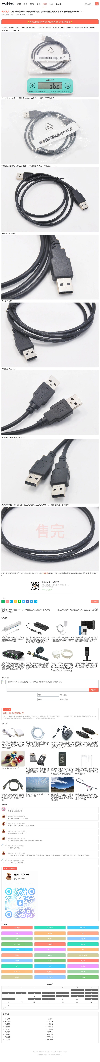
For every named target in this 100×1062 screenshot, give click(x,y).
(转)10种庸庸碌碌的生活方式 (10, 768)
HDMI (83, 944)
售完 (45, 4)
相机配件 (50, 1032)
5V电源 (17, 950)
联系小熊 (53, 1052)
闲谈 (19, 4)
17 (8, 999)
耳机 (83, 933)
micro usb (17, 972)
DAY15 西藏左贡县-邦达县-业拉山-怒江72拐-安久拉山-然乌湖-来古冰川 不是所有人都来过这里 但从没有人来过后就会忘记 (62, 797)
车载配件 (7, 1040)
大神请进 (50, 1021)
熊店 (32, 4)
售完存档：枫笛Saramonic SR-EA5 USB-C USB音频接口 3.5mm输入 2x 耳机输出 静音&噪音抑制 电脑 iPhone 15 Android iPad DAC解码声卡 (37, 640)
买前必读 (41, 1052)
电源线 (50, 933)
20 (48, 999)
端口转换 (83, 928)
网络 (50, 966)
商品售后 (47, 1052)
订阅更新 (59, 1052)
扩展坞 (17, 955)
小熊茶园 (50, 1027)
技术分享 (50, 1029)
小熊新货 (7, 1027)
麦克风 (83, 961)
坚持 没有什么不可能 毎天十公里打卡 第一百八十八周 (37, 795)
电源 (17, 939)
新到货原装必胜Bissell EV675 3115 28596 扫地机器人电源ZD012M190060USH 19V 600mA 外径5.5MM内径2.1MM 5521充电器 (13, 745)
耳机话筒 (50, 1037)
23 (91, 999)
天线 (17, 966)
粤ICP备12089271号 (56, 1055)
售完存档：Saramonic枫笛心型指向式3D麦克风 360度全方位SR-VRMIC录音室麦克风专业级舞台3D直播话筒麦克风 (37, 666)
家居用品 (7, 1024)
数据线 (17, 977)
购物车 (58, 4)
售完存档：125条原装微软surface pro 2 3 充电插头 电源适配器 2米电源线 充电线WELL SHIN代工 (25, 611)
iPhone (83, 977)
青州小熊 (38, 573)
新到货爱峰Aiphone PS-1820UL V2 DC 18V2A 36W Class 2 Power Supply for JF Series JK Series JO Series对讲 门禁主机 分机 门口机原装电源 (62, 771)
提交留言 (93, 690)
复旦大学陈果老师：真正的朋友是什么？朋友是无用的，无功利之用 (78, 610)
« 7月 (4, 1008)
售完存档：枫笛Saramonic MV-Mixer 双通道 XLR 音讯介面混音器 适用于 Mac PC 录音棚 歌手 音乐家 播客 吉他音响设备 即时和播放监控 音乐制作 (13, 666)
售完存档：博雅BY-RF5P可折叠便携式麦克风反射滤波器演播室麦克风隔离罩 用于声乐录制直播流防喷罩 (86, 639)
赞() (94, 601)
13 (48, 996)
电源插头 (50, 972)
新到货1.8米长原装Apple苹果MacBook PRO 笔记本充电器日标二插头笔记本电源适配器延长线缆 (37, 744)
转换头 (83, 966)
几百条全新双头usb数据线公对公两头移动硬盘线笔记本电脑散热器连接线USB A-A (49, 574)
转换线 (83, 939)
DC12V (83, 972)
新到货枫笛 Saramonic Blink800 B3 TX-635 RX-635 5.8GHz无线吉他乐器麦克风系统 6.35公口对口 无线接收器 (86, 744)
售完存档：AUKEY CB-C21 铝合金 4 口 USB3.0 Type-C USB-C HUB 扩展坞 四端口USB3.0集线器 (12, 639)
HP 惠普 (49, 961)
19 (34, 999)
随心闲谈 (50, 1040)
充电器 (50, 955)
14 (63, 996)
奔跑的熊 (17, 928)
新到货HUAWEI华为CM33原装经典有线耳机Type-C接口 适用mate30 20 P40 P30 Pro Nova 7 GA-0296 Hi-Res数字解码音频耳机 (87, 771)
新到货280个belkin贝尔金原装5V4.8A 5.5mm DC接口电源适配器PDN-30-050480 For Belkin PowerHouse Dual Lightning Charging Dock (62, 745)
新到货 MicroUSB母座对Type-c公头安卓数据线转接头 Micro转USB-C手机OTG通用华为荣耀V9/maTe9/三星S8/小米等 (37, 771)
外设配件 (7, 1021)
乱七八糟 (17, 944)
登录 (51, 4)
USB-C (17, 933)
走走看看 (50, 928)
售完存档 (23, 15)
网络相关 (7, 1037)
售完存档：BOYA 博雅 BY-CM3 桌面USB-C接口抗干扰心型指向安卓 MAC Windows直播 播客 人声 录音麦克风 (86, 665)
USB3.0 (50, 939)
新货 (25, 4)
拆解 (38, 4)
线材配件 (50, 1034)
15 (77, 996)
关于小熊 (35, 1052)
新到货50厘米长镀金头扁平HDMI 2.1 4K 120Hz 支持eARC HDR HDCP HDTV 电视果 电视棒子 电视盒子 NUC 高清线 (13, 797)
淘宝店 (65, 1052)
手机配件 (7, 1029)
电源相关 (7, 1032)
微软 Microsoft (83, 955)
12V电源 (50, 944)
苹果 (83, 950)
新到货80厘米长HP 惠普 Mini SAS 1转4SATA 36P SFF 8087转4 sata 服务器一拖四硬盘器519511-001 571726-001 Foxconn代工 (87, 797)
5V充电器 (50, 950)
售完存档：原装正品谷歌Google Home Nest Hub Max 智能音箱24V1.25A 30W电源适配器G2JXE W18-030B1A (62, 639)
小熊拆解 (50, 1024)
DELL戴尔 (50, 977)
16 (91, 996)
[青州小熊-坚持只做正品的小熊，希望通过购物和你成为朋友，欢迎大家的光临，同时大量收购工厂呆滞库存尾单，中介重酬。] (7, 4)
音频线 (17, 961)
